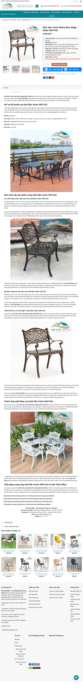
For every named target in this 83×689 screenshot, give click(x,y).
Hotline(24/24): (51, 6)
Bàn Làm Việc (55, 12)
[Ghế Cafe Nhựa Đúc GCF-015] (74, 564)
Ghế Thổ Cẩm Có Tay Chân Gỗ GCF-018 (25, 551)
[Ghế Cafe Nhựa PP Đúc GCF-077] (25, 564)
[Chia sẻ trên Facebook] (44, 77)
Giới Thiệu (34, 12)
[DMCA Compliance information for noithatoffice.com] (34, 667)
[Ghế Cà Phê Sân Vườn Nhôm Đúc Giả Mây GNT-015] (8, 564)
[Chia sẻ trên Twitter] (47, 77)
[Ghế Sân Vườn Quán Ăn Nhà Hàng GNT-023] (8, 541)
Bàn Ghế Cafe (67, 12)
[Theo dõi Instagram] (32, 664)
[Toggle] (2, 87)
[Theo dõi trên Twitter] (35, 664)
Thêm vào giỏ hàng (59, 64)
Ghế (19, 20)
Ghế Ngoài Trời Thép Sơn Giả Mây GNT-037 (41, 574)
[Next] (37, 45)
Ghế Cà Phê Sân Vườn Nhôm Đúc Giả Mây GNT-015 (8, 574)
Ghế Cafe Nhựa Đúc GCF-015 (74, 574)
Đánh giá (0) (8, 522)
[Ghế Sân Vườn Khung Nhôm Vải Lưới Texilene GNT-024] (41, 541)
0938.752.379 (44, 516)
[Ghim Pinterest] (53, 77)
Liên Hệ (17, 683)
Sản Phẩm (14, 20)
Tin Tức (76, 12)
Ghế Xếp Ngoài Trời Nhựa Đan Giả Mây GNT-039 (74, 551)
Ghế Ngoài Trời (26, 20)
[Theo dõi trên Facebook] (30, 664)
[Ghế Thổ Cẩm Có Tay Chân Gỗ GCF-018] (25, 541)
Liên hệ (51, 16)
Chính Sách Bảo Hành (11, 526)
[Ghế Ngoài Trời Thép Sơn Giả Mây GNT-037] (41, 564)
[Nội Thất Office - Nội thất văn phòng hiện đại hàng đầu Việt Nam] (7, 6)
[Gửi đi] (37, 6)
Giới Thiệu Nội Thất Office (7, 683)
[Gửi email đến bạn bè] (50, 77)
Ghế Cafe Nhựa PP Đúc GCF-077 (25, 574)
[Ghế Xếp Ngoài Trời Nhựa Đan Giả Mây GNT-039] (74, 541)
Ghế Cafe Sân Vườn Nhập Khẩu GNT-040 (58, 574)
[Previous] (4, 45)
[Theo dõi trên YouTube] (38, 664)
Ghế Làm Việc (44, 12)
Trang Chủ (27, 12)
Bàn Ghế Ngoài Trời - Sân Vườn (63, 73)
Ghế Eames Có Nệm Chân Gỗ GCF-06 (58, 551)
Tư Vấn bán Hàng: (72, 6)
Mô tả (6, 88)
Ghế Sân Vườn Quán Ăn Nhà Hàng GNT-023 (8, 551)
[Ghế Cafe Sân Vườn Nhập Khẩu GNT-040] (57, 564)
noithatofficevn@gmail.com (10, 630)
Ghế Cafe (74, 73)
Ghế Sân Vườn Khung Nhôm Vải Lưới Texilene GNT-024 (41, 551)
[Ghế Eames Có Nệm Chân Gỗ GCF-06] (57, 541)
